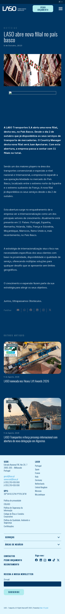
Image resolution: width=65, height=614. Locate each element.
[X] (50, 310)
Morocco (38, 490)
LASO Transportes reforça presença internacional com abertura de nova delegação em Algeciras (30, 439)
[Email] (18, 310)
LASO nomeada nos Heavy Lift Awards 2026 (26, 381)
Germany (38, 480)
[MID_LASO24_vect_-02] (14, 8)
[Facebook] (31, 310)
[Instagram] (43, 310)
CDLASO (7, 504)
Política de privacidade (12, 500)
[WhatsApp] (24, 310)
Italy (36, 476)
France (37, 473)
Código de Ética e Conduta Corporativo (14, 515)
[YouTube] (49, 560)
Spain (37, 469)
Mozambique (40, 494)
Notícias (11, 28)
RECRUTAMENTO (11, 564)
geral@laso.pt (9, 476)
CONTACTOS (9, 556)
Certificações (9, 526)
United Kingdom (41, 487)
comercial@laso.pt (11, 479)
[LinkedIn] (37, 310)
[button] (61, 2)
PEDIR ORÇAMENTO (13, 560)
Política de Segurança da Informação (13, 509)
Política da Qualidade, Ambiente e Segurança (17, 521)
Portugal (38, 465)
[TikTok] (54, 560)
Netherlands (39, 483)
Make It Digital (44, 608)
